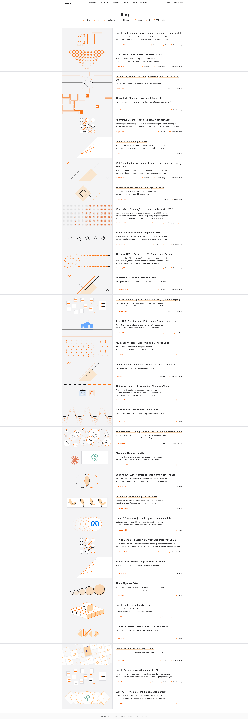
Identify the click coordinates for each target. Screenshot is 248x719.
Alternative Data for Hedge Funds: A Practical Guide (143, 119)
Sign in (169, 3)
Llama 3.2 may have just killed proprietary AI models (143, 518)
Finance (139, 20)
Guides (88, 20)
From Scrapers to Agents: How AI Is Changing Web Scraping (148, 299)
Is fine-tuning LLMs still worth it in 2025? (137, 409)
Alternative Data (177, 66)
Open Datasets (105, 716)
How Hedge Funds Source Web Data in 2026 (139, 54)
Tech (98, 20)
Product (92, 3)
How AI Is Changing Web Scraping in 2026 (138, 232)
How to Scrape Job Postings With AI (135, 648)
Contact (143, 3)
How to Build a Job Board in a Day (134, 605)
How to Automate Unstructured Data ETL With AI (142, 626)
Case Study (178, 199)
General (179, 508)
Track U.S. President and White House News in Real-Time (146, 321)
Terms (130, 716)
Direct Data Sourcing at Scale (131, 141)
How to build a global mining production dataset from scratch (149, 33)
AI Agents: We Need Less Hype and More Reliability (143, 342)
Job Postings (126, 20)
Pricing (116, 3)
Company (124, 3)
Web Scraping (160, 20)
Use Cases (104, 3)
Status (123, 716)
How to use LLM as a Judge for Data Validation (141, 561)
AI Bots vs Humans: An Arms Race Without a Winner (143, 386)
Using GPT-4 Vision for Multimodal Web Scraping (142, 692)
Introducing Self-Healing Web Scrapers (136, 496)
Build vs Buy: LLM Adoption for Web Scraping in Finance (145, 474)
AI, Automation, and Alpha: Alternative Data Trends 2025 (146, 364)
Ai (149, 20)
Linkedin (144, 716)
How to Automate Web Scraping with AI (137, 670)
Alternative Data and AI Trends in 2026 (136, 277)
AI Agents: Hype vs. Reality (130, 453)
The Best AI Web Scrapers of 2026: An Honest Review (144, 254)
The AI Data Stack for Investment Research (139, 98)
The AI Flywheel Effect (127, 583)
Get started (179, 3)
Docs (135, 3)
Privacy (137, 716)
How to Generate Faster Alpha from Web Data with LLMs (146, 539)
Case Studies (110, 20)
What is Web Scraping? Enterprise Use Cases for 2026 (144, 209)
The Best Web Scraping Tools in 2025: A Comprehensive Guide (149, 431)
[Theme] (163, 3)
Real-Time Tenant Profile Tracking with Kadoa (140, 187)
